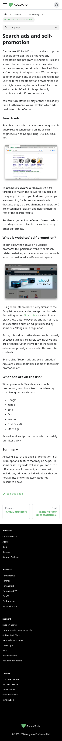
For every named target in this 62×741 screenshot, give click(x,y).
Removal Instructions (13, 640)
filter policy (30, 315)
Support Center (10, 624)
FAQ (5, 650)
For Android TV (10, 590)
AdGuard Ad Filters (11, 635)
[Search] (56, 5)
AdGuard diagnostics (12, 660)
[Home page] (6, 14)
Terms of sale (9, 689)
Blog (5, 546)
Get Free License (10, 694)
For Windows (9, 575)
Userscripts (8, 645)
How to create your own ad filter (18, 629)
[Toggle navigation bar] (5, 4)
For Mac (6, 580)
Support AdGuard (11, 557)
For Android (8, 585)
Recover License (10, 684)
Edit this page (15, 493)
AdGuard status (10, 655)
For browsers (9, 601)
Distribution (8, 699)
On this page (12, 27)
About (5, 541)
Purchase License (11, 679)
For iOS (6, 596)
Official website (10, 536)
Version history (10, 606)
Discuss (6, 551)
